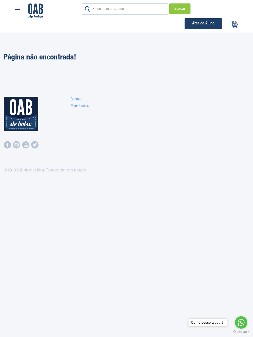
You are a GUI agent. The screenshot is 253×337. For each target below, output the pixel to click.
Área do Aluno (203, 24)
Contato (76, 100)
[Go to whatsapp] (241, 322)
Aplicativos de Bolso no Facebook (7, 145)
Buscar (179, 9)
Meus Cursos (80, 106)
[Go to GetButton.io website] (241, 332)
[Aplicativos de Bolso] (22, 114)
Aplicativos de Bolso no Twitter (35, 145)
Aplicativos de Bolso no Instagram (16, 145)
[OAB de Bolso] (48, 10)
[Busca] (87, 9)
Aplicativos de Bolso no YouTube (25, 145)
